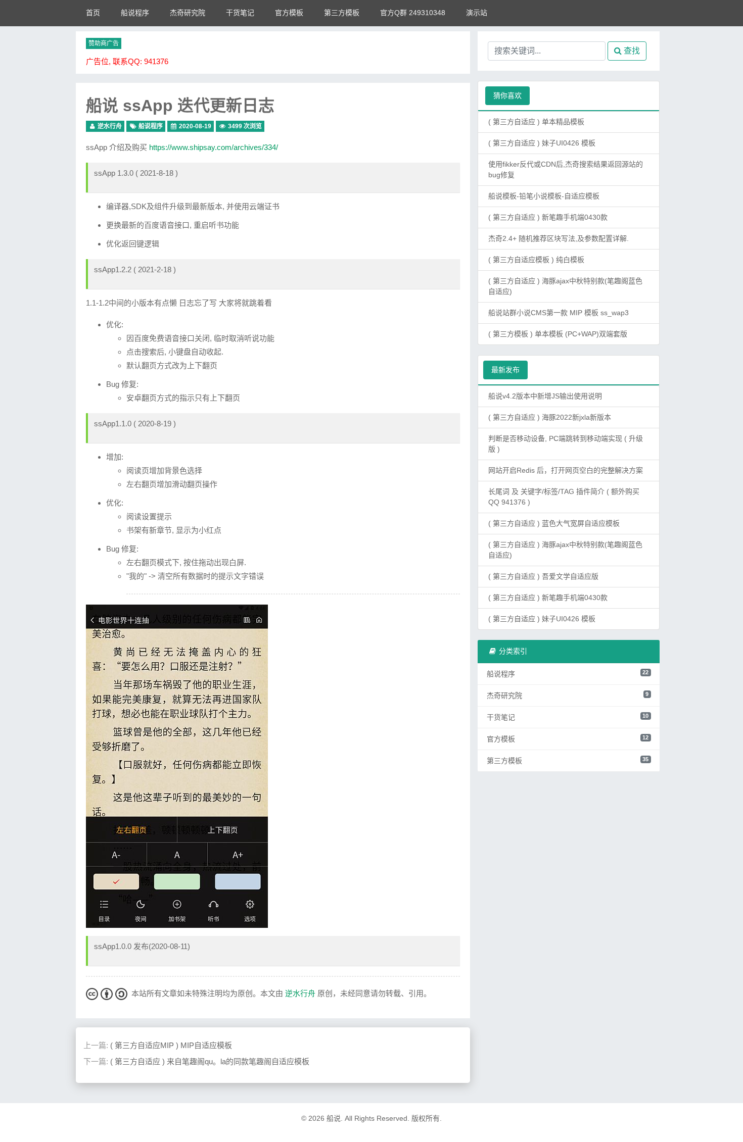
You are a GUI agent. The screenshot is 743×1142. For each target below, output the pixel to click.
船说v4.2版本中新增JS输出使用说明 (545, 396)
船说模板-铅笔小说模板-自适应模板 (543, 196)
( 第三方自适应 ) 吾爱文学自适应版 (543, 576)
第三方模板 (341, 13)
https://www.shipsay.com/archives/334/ (213, 147)
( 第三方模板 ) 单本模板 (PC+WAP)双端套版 (557, 334)
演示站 (476, 13)
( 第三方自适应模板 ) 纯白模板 (536, 260)
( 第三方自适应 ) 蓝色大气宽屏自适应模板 (554, 523)
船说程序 (135, 13)
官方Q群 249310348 (412, 13)
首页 (93, 13)
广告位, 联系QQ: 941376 (127, 61)
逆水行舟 (110, 126)
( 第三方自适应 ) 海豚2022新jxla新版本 (549, 417)
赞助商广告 (103, 43)
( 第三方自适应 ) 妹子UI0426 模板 (541, 143)
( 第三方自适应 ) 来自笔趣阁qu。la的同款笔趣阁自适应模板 (209, 1061)
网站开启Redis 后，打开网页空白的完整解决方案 (565, 470)
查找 (631, 50)
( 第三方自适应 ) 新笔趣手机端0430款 (548, 217)
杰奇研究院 (187, 13)
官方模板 (289, 13)
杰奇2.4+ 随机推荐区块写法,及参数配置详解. (558, 238)
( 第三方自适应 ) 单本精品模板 (536, 122)
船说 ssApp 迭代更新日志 (180, 105)
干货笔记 (240, 13)
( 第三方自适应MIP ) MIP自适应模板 (171, 1045)
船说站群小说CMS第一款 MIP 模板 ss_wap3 (558, 313)
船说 (334, 1118)
